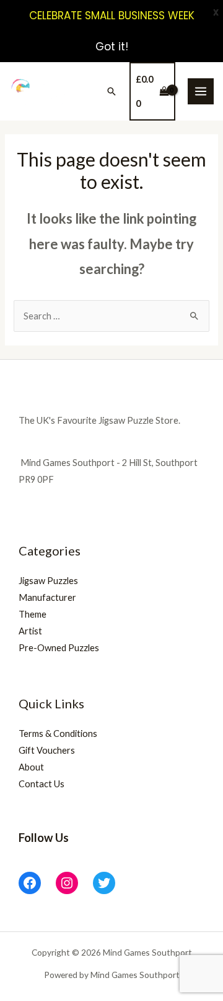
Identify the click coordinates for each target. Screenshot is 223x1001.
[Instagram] (67, 883)
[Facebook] (30, 883)
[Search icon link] (111, 91)
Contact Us (41, 784)
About (31, 767)
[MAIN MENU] (201, 91)
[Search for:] (111, 316)
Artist (30, 631)
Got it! (111, 46)
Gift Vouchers (47, 750)
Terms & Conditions (58, 733)
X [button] (216, 12)
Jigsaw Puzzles (48, 580)
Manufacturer (47, 597)
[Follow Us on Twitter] (104, 883)
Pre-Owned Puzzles (59, 647)
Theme (32, 614)
